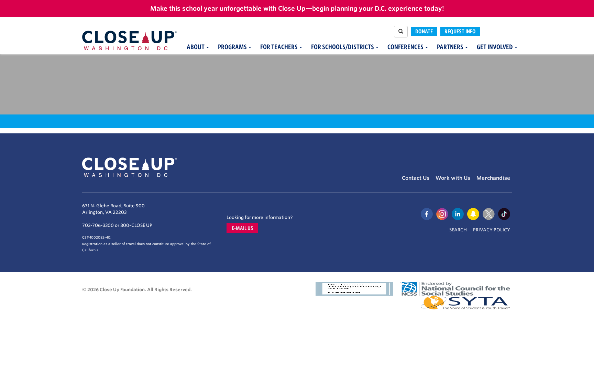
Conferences (406, 47)
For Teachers (279, 47)
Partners (450, 47)
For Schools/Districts (343, 47)
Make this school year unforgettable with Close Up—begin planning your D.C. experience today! (297, 8)
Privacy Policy (491, 229)
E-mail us (242, 228)
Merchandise (493, 178)
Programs (233, 47)
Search (458, 229)
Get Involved (495, 47)
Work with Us (453, 178)
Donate (424, 31)
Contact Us (415, 178)
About (196, 47)
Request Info (460, 31)
